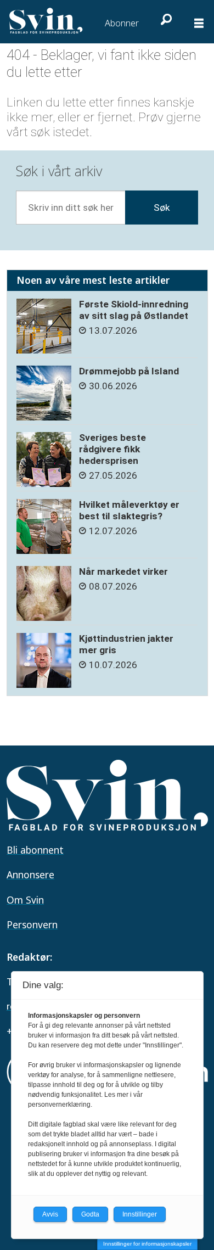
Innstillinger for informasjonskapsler (147, 1244)
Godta (90, 1214)
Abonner (122, 23)
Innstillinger (139, 1214)
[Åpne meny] (199, 24)
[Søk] (164, 19)
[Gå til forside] (47, 21)
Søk (162, 207)
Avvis (50, 1214)
